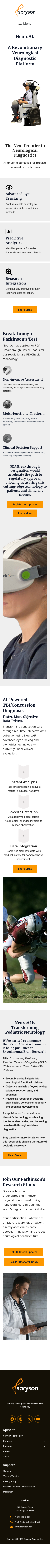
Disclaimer (8, 1492)
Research (7, 1451)
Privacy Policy (9, 1481)
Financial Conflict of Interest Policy (19, 1486)
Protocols (7, 1446)
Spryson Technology (13, 1436)
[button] (25, 23)
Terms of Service (11, 1476)
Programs (7, 1441)
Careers (7, 1471)
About (6, 1456)
